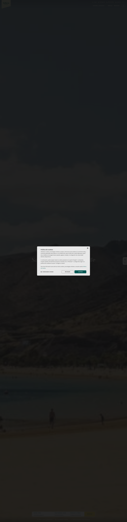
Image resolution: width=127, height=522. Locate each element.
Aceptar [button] (80, 271)
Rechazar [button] (67, 271)
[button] (47, 272)
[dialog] (63, 261)
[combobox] (87, 248)
